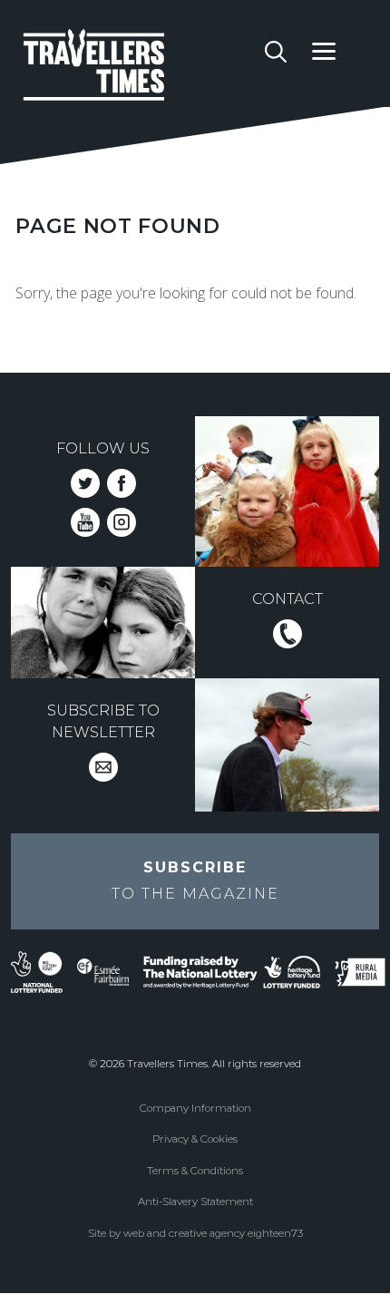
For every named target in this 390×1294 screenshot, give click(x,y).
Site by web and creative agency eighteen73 (195, 1233)
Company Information (195, 1108)
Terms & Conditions (195, 1170)
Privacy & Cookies (195, 1139)
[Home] (137, 68)
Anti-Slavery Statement (195, 1201)
